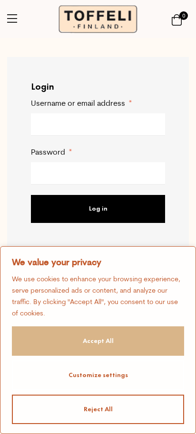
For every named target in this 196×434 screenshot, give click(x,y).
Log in (98, 208)
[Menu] (12, 18)
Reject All (98, 409)
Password (51, 152)
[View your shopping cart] (177, 19)
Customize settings (98, 375)
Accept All (98, 341)
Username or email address (81, 103)
